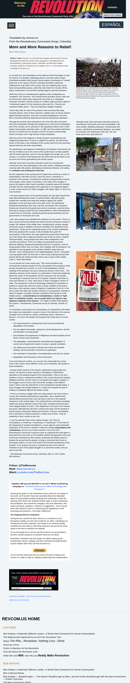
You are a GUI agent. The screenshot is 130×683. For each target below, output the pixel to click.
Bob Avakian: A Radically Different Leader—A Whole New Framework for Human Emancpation (48, 669)
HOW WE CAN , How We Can (36, 655)
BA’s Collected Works (13, 673)
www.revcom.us (26, 468)
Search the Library (112, 15)
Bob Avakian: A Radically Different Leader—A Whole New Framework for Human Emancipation (49, 633)
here (51, 66)
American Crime (11, 645)
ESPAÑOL (113, 7)
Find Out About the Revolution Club (20, 652)
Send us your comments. (19, 600)
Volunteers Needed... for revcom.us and (29, 596)
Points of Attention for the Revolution (21, 648)
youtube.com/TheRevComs (33, 472)
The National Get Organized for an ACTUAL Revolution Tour (32, 637)
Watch (33, 641)
